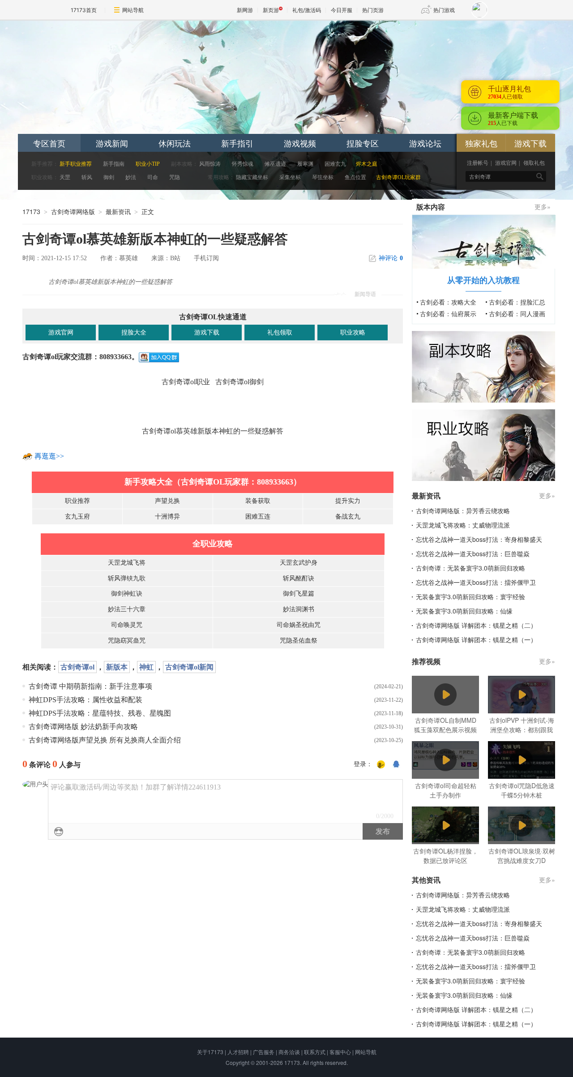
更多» (543, 206)
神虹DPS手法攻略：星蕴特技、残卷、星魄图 (100, 713)
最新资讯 (118, 211)
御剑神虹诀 (126, 593)
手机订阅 (206, 258)
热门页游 (373, 10)
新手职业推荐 (76, 164)
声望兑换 (167, 501)
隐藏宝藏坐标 (252, 177)
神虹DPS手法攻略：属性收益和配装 (85, 700)
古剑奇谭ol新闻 (189, 667)
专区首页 (49, 143)
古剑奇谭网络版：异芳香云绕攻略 (463, 510)
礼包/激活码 (306, 10)
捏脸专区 (362, 143)
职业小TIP (148, 164)
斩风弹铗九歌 (126, 578)
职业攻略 (352, 332)
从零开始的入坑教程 (483, 280)
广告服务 (263, 1052)
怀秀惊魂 (242, 164)
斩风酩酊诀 (298, 578)
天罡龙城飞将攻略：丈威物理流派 (463, 524)
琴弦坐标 (323, 177)
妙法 (130, 177)
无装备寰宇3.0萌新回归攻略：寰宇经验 (470, 596)
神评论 (391, 258)
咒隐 (174, 177)
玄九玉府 (77, 516)
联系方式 (314, 1052)
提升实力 (347, 501)
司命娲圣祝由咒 (299, 625)
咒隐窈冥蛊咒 (126, 640)
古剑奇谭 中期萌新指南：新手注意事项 (90, 686)
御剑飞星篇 (298, 593)
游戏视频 (300, 143)
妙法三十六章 (126, 609)
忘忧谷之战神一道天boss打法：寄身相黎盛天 (479, 539)
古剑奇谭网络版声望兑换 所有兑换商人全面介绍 (105, 740)
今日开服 (341, 10)
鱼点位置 (355, 177)
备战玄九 (347, 516)
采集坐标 (290, 177)
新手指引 (237, 143)
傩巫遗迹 (275, 164)
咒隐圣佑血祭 (298, 640)
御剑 (108, 177)
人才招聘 (238, 1052)
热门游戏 (444, 10)
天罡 (65, 177)
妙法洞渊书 (298, 609)
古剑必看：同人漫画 (517, 313)
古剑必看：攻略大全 (448, 301)
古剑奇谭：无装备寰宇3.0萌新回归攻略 (470, 567)
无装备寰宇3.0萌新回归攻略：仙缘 (464, 610)
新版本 (117, 667)
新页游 (271, 10)
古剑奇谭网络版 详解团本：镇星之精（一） (476, 639)
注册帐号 (477, 163)
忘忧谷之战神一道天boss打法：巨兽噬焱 (473, 553)
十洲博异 (167, 516)
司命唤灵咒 (126, 625)
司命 (152, 177)
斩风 (86, 177)
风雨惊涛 (210, 164)
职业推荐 (77, 501)
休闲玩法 (174, 143)
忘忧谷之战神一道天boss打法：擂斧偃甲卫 (476, 582)
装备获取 (257, 501)
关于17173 (210, 1052)
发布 (383, 831)
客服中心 (340, 1052)
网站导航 (133, 10)
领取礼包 (534, 163)
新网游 (245, 10)
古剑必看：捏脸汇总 (517, 301)
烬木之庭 (366, 164)
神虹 (146, 667)
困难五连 (257, 516)
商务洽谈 (289, 1052)
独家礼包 (481, 143)
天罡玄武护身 (298, 562)
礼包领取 (279, 332)
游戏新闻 (112, 143)
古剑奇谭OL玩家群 (398, 177)
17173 (31, 211)
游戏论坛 (425, 143)
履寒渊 (305, 164)
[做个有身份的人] (381, 764)
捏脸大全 (133, 332)
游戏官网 (506, 163)
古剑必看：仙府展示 (448, 313)
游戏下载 (530, 143)
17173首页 (84, 10)
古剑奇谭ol (77, 667)
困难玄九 (335, 164)
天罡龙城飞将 (126, 562)
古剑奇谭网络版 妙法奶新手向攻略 (83, 726)
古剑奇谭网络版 (73, 211)
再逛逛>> (49, 456)
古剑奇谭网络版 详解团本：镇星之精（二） (476, 625)
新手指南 (113, 164)
